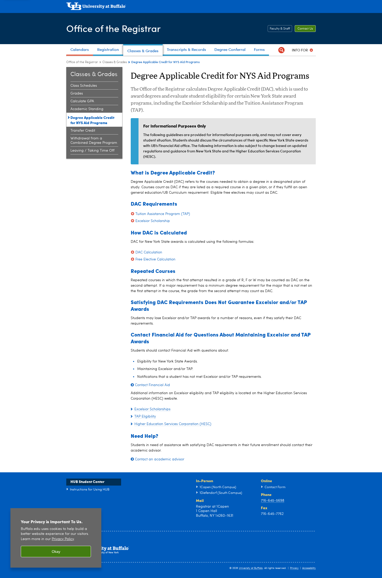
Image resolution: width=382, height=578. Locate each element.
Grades (76, 93)
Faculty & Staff (280, 28)
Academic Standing (86, 109)
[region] (55, 538)
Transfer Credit (82, 130)
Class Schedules (83, 86)
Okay (56, 551)
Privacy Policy (63, 539)
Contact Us (305, 28)
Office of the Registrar (113, 28)
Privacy (294, 568)
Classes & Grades (114, 62)
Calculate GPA (82, 101)
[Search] (281, 50)
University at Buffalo (251, 568)
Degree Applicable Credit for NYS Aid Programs (92, 120)
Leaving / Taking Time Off (92, 150)
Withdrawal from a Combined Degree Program (93, 141)
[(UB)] (191, 7)
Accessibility (309, 568)
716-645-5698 (272, 500)
